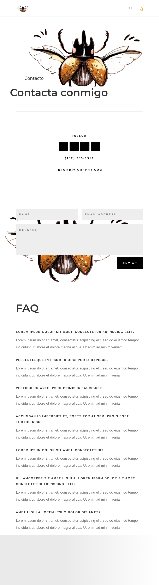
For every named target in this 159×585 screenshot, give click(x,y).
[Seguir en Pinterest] (95, 146)
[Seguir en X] (74, 146)
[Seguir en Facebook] (63, 146)
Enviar (130, 263)
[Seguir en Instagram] (84, 146)
